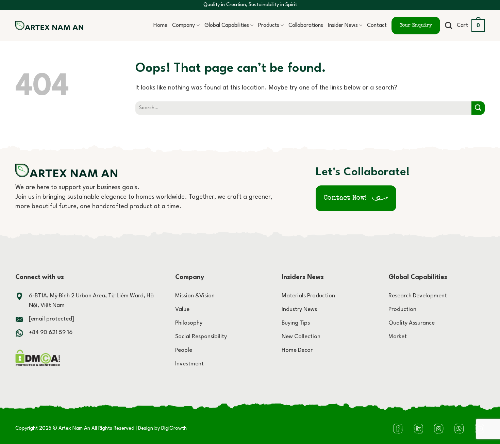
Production (402, 309)
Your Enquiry (416, 25)
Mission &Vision (195, 296)
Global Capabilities (226, 25)
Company (183, 25)
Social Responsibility (201, 337)
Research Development (417, 296)
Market (397, 337)
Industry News (299, 309)
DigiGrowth (174, 428)
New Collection (301, 337)
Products (268, 25)
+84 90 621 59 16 (50, 332)
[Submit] (478, 108)
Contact (377, 25)
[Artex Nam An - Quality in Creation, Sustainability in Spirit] (49, 25)
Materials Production (308, 296)
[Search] (448, 25)
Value (182, 309)
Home (160, 25)
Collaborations (305, 25)
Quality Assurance (411, 323)
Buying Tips (296, 323)
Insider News (343, 25)
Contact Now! (345, 198)
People (183, 350)
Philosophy (188, 323)
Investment (189, 364)
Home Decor (297, 350)
